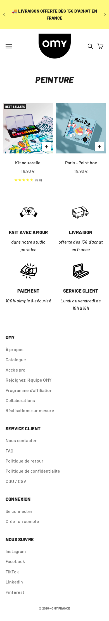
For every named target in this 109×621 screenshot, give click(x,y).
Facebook (15, 561)
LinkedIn (14, 581)
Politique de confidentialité (33, 470)
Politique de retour (24, 460)
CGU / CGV (16, 481)
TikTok (12, 571)
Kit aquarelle (28, 162)
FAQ (9, 450)
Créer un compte (22, 521)
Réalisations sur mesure (30, 410)
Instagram (16, 551)
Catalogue (16, 359)
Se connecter (19, 511)
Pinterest (15, 592)
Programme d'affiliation (29, 390)
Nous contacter (21, 440)
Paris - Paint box (81, 162)
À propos (14, 349)
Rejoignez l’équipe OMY (29, 379)
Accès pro (15, 369)
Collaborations (20, 400)
